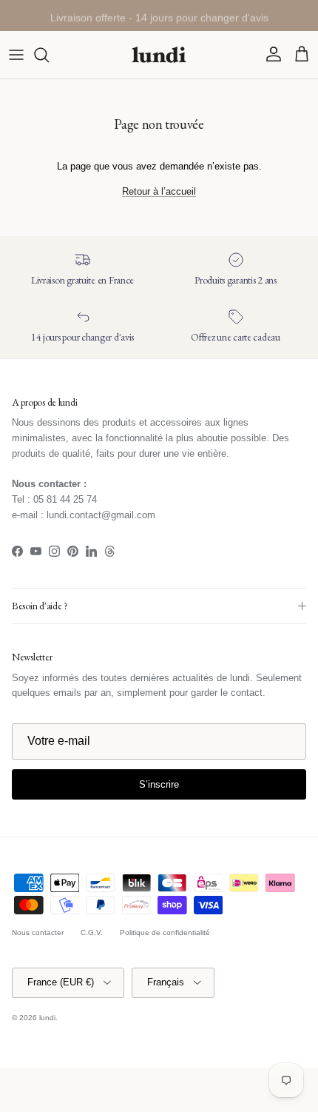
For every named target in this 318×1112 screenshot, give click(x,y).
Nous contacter (38, 932)
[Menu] (16, 54)
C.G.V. (92, 932)
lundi (47, 1018)
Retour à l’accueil (159, 191)
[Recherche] (49, 54)
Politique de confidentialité (165, 932)
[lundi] (159, 54)
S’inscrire (159, 784)
